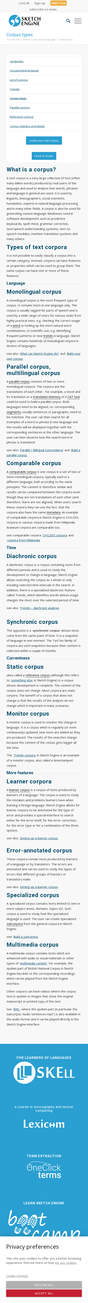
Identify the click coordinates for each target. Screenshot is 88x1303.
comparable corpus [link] (22, 472)
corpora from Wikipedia (23, 540)
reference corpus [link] (37, 675)
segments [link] (14, 412)
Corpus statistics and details (27, 126)
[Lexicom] (44, 1123)
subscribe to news (43, 9)
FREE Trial (58, 3)
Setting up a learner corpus (39, 838)
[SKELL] (44, 1073)
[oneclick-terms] (44, 1170)
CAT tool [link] (74, 397)
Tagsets (15, 89)
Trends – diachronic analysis (39, 608)
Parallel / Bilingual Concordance (41, 450)
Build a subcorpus (25, 937)
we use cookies (66, 1263)
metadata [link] (53, 512)
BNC (16, 1009)
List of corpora (19, 80)
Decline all (44, 1285)
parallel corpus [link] (19, 381)
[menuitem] (24, 3)
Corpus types (20, 34)
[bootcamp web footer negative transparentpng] (44, 1230)
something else (22, 680)
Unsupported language (24, 70)
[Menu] (75, 20)
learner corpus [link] (19, 790)
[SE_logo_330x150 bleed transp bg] (36, 20)
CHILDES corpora (55, 535)
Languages (17, 61)
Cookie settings (17, 1276)
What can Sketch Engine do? (39, 353)
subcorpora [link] (15, 924)
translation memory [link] (47, 397)
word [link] (16, 325)
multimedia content (33, 963)
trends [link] (48, 336)
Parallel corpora (20, 107)
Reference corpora (21, 117)
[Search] (66, 20)
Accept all (44, 1293)
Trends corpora (25, 755)
